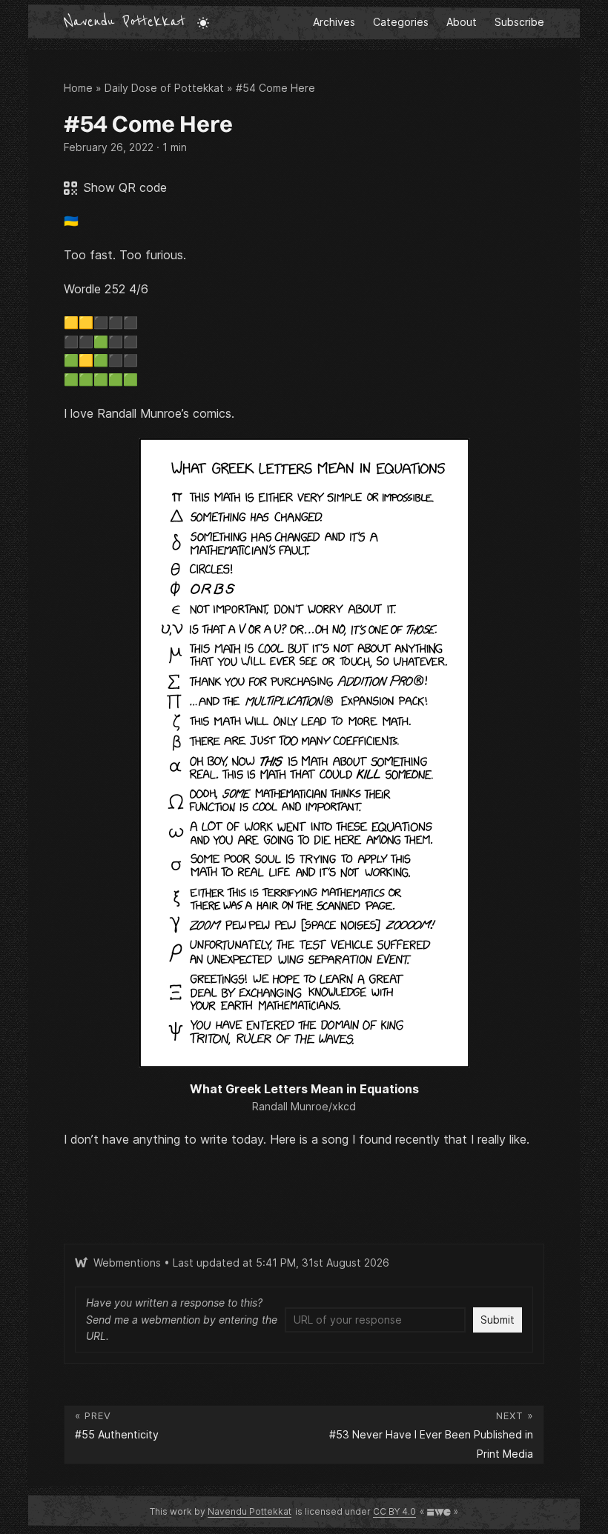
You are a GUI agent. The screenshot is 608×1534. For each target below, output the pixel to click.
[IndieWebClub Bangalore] (439, 1511)
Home (78, 87)
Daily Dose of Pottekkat (164, 87)
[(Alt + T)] (203, 22)
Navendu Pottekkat (124, 22)
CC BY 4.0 (394, 1511)
